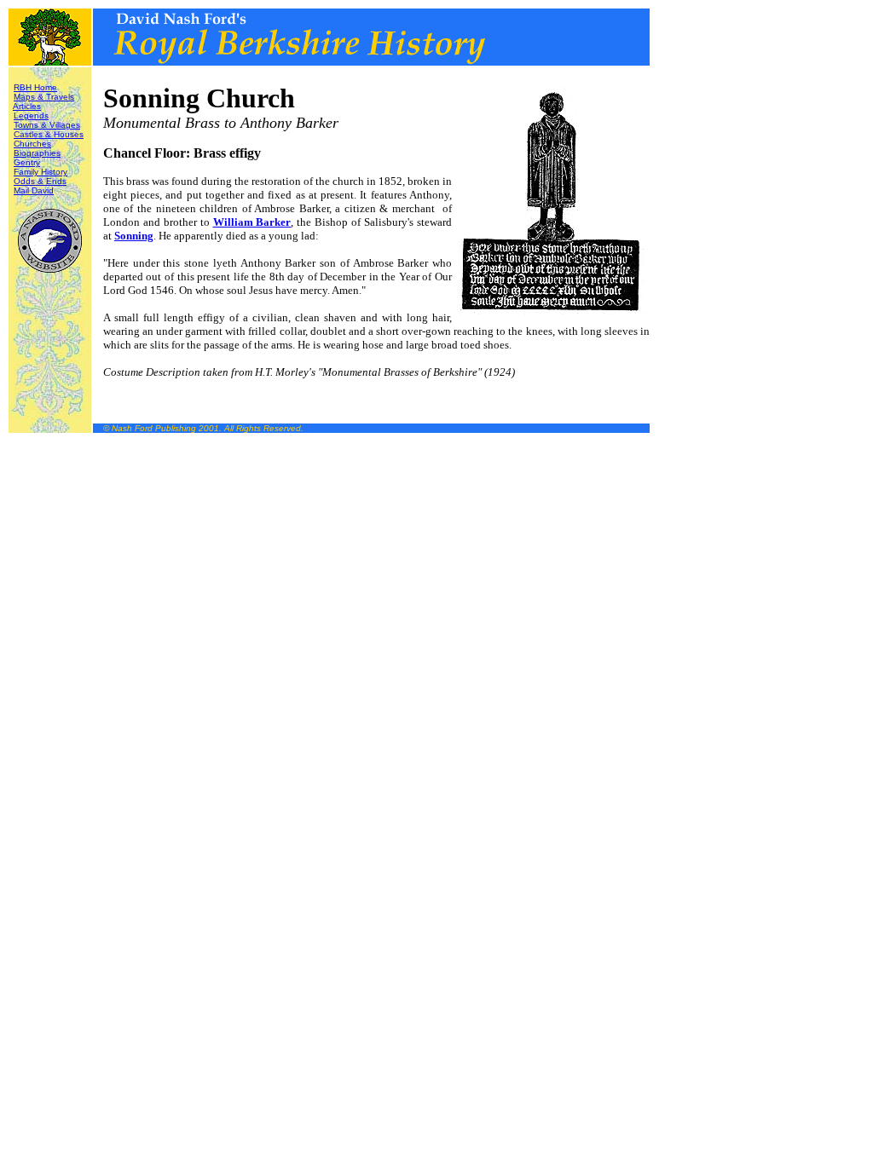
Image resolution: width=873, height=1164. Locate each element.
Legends (31, 115)
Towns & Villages (47, 125)
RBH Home (35, 87)
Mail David (34, 190)
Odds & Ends (40, 181)
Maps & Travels (44, 96)
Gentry (27, 162)
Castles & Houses (49, 134)
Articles (27, 106)
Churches (32, 143)
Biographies (37, 153)
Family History (40, 171)
